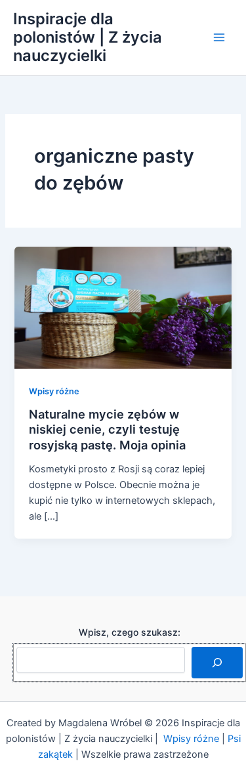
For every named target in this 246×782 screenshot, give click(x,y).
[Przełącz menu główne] (219, 37)
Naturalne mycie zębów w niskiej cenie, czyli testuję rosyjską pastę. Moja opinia (107, 429)
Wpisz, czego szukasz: (129, 632)
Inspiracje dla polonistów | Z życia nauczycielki (87, 37)
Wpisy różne (54, 391)
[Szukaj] (217, 662)
